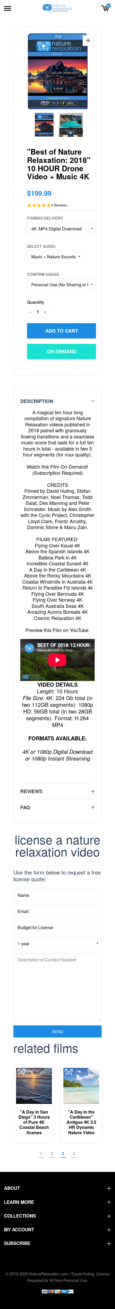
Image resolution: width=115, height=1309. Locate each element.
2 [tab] (52, 1153)
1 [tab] (41, 1153)
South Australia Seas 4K (58, 605)
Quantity (35, 302)
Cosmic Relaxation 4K (57, 617)
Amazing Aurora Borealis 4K (57, 611)
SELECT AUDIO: (41, 246)
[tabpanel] (34, 1104)
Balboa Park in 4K (58, 557)
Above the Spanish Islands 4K (57, 551)
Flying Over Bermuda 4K (57, 593)
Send (57, 1031)
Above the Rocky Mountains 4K (57, 575)
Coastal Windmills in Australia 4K (57, 581)
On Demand (61, 351)
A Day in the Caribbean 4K (57, 569)
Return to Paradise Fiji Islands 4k (57, 587)
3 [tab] (63, 1153)
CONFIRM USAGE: (43, 274)
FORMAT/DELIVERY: (45, 218)
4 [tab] (74, 1153)
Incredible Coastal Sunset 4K (57, 563)
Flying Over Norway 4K (57, 599)
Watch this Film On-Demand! (57, 466)
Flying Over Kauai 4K (57, 545)
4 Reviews (59, 205)
